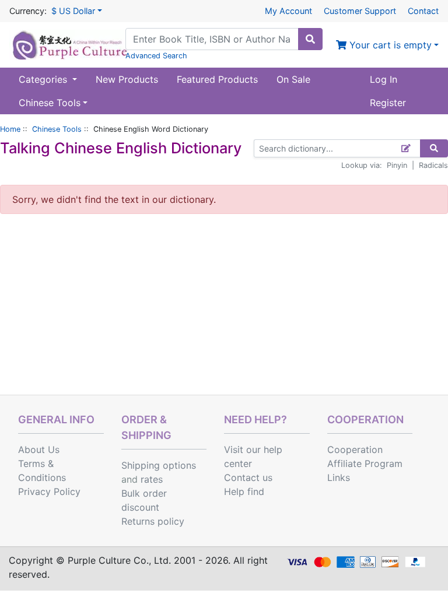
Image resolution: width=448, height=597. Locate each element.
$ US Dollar (73, 11)
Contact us (248, 477)
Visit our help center (253, 456)
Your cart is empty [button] (389, 45)
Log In (383, 79)
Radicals (433, 165)
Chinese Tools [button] (49, 102)
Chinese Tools (57, 129)
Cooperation (355, 449)
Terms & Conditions (42, 470)
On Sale (293, 79)
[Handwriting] (406, 148)
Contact (423, 11)
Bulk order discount (144, 500)
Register (388, 102)
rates (152, 479)
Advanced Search (156, 55)
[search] (310, 39)
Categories (44, 79)
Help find (244, 491)
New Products (127, 79)
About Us (39, 449)
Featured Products (217, 79)
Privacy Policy (49, 491)
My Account (288, 11)
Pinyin (397, 165)
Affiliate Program (364, 463)
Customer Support (360, 11)
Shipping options (158, 465)
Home (10, 129)
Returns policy (152, 521)
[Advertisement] (224, 307)
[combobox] (212, 39)
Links (338, 477)
